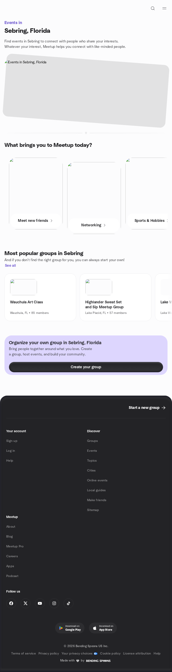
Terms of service (23, 653)
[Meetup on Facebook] (11, 603)
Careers (12, 556)
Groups (92, 441)
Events (92, 450)
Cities (91, 470)
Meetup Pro (15, 546)
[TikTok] (68, 603)
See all (10, 265)
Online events (97, 480)
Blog (9, 536)
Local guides (96, 490)
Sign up (11, 441)
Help (9, 460)
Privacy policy (49, 653)
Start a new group (144, 408)
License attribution (137, 653)
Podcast (12, 576)
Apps (10, 566)
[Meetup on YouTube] (40, 603)
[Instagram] (54, 603)
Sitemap (93, 510)
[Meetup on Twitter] (25, 603)
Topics (92, 460)
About (10, 526)
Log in (10, 450)
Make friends (96, 500)
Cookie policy (110, 653)
